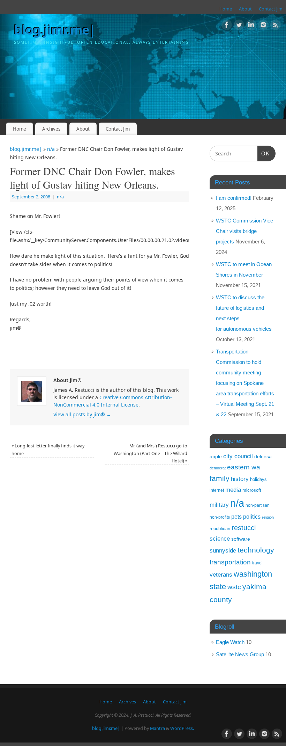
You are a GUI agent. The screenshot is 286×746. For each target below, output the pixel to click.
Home (225, 9)
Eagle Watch (230, 642)
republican (220, 528)
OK (263, 153)
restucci (244, 528)
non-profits (220, 517)
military (219, 505)
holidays (258, 479)
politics (252, 517)
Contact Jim (271, 9)
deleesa (263, 456)
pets (236, 516)
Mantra (157, 728)
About (245, 9)
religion (268, 517)
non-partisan (258, 505)
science (220, 538)
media (233, 490)
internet (217, 490)
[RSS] (275, 26)
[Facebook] (226, 26)
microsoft (251, 490)
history (240, 479)
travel (257, 563)
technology (256, 550)
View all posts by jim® (82, 414)
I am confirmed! (233, 198)
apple (216, 456)
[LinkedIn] (251, 26)
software (240, 539)
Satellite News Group (240, 654)
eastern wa (243, 467)
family (219, 478)
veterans (221, 574)
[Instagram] (263, 26)
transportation (230, 562)
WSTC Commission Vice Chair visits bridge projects (244, 231)
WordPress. (182, 728)
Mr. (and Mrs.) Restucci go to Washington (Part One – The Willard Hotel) (150, 453)
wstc (234, 587)
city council (238, 456)
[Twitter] (239, 26)
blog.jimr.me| (55, 29)
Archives (51, 129)
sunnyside (223, 550)
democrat (218, 468)
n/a (51, 149)
